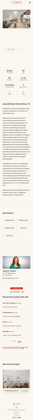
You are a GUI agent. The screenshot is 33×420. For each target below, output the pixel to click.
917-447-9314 (7, 275)
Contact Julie (17, 288)
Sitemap (16, 414)
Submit (19, 341)
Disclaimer (16, 412)
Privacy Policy (6, 348)
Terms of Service (17, 348)
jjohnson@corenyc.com (10, 278)
